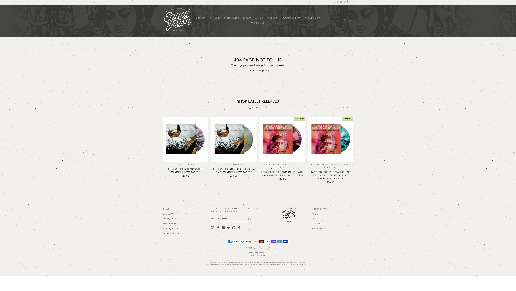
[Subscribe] (249, 219)
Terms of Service (171, 233)
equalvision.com (258, 255)
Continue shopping (258, 70)
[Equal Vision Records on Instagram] (212, 227)
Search (166, 209)
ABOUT (316, 214)
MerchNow (263, 252)
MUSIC (259, 18)
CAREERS (317, 223)
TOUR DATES (231, 18)
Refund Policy (170, 223)
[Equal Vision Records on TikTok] (239, 227)
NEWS (247, 18)
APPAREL (273, 18)
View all (258, 108)
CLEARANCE (312, 18)
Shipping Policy (170, 228)
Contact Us (168, 214)
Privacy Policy (170, 218)
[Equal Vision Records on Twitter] (228, 227)
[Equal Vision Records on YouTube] (223, 227)
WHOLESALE (258, 23)
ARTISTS (201, 18)
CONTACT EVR (319, 209)
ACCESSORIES (291, 18)
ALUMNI (215, 18)
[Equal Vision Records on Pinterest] (233, 227)
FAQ (314, 218)
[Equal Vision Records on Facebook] (218, 227)
